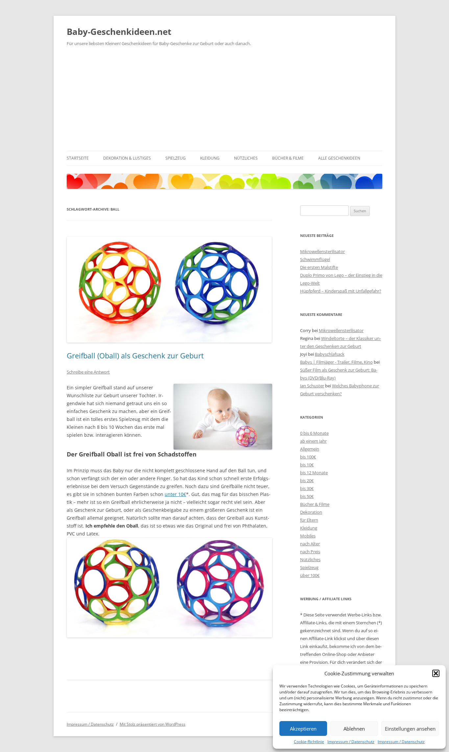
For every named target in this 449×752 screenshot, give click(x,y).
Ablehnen (354, 728)
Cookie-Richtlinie (309, 741)
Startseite (78, 158)
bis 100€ (308, 457)
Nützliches (246, 158)
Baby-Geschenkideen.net (119, 32)
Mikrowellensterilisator (322, 251)
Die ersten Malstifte (319, 267)
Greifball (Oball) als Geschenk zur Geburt (135, 355)
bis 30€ (307, 488)
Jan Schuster (312, 386)
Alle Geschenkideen (339, 158)
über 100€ (309, 575)
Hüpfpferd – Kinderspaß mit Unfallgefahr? (340, 291)
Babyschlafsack (329, 354)
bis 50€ (307, 496)
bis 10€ (307, 465)
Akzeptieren (303, 728)
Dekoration (311, 512)
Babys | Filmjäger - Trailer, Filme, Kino (336, 362)
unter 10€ (175, 494)
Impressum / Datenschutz (350, 741)
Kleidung (210, 158)
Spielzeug (175, 158)
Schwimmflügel (315, 259)
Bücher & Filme (288, 158)
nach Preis (310, 552)
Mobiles (308, 536)
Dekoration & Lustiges (127, 158)
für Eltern (309, 520)
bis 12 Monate (314, 473)
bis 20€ (307, 480)
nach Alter (310, 544)
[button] (436, 673)
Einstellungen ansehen (410, 728)
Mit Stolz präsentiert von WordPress (152, 724)
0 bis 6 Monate (314, 433)
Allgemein (309, 449)
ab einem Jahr (313, 441)
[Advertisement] (224, 101)
